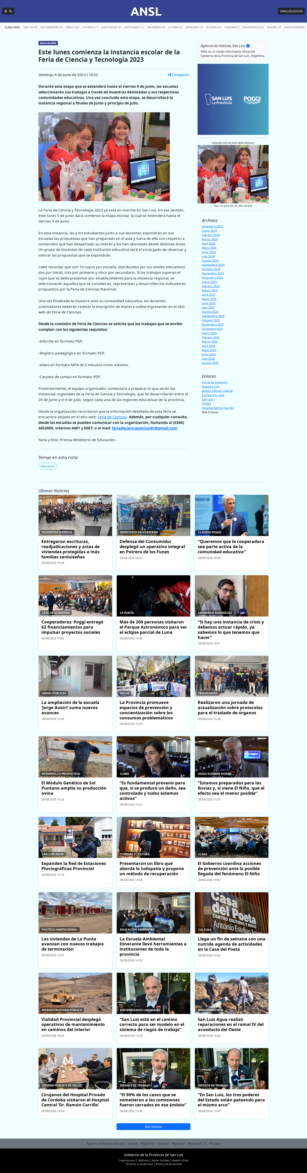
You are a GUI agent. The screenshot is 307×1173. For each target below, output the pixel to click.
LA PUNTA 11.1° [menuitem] (90, 27)
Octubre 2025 (211, 320)
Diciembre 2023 (212, 226)
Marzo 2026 (210, 342)
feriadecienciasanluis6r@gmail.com (144, 428)
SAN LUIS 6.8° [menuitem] (30, 27)
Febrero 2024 (211, 235)
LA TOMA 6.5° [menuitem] (175, 27)
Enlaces (133, 1143)
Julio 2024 (208, 256)
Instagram (195, 1143)
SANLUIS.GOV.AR (291, 11)
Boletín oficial (180, 1160)
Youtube (214, 1143)
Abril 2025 (208, 295)
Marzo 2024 (210, 239)
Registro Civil (210, 387)
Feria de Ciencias (112, 416)
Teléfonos (143, 1160)
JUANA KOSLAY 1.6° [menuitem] (111, 27)
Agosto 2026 (210, 363)
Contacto (163, 1143)
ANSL (146, 11)
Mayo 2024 (209, 248)
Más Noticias (153, 1127)
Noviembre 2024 (213, 273)
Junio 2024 (209, 252)
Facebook (178, 1143)
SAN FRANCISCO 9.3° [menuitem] (253, 27)
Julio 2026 (208, 359)
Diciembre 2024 (212, 278)
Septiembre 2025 (213, 316)
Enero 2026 (209, 333)
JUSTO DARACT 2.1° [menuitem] (134, 27)
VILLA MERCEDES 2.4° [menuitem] (52, 27)
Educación (48, 466)
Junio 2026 (209, 354)
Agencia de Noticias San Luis (106, 1143)
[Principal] (8, 11)
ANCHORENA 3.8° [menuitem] (156, 27)
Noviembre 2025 (213, 325)
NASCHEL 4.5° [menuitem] (274, 27)
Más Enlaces (210, 412)
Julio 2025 (208, 308)
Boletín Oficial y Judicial (217, 391)
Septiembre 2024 (213, 265)
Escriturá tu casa (213, 395)
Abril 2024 (208, 244)
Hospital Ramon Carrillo (218, 408)
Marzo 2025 (210, 290)
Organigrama (127, 1160)
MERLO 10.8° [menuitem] (72, 27)
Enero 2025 (209, 282)
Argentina (147, 1143)
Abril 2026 (208, 346)
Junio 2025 (209, 303)
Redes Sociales (160, 1160)
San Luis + (208, 399)
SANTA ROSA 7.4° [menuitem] (194, 27)
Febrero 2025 (211, 286)
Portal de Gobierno (215, 382)
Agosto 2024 (210, 261)
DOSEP (206, 404)
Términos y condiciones (139, 1164)
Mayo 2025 (209, 299)
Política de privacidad (169, 1164)
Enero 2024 (209, 231)
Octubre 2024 (211, 269)
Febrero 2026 (211, 337)
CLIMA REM (12, 27)
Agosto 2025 (210, 312)
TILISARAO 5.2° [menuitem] (214, 27)
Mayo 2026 (209, 350)
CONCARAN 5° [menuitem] (231, 27)
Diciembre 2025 (212, 329)
